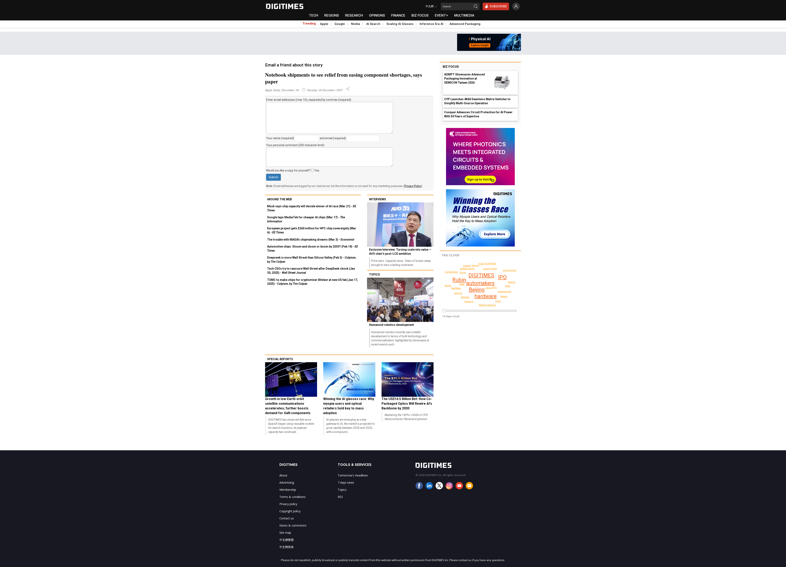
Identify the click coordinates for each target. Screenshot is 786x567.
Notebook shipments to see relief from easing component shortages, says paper (343, 78)
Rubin (459, 280)
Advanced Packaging (464, 24)
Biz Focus (451, 66)
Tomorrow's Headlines (353, 475)
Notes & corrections (292, 525)
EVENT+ (441, 15)
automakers (480, 283)
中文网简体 (286, 547)
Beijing (476, 290)
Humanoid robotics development (391, 324)
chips (488, 288)
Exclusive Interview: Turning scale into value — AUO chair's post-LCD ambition (400, 251)
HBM (461, 284)
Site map (285, 533)
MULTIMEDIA (464, 15)
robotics (468, 301)
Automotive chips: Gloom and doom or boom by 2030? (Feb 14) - (312, 248)
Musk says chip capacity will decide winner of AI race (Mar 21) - (311, 208)
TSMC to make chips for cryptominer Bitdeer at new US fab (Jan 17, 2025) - (312, 282)
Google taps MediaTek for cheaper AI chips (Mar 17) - (306, 219)
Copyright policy (289, 511)
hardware (485, 296)
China (463, 272)
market (467, 265)
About (283, 475)
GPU (494, 287)
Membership (287, 490)
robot (498, 301)
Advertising (286, 482)
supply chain (490, 268)
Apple (324, 24)
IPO (502, 277)
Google (339, 24)
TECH (313, 15)
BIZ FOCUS (420, 15)
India (481, 263)
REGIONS (331, 15)
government (504, 291)
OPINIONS (377, 15)
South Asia (490, 263)
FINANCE (398, 15)
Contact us (286, 518)
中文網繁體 (286, 540)
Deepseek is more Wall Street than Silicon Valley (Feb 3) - (311, 259)
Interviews (377, 199)
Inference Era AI (431, 24)
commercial (509, 270)
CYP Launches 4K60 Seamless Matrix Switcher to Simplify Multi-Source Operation (477, 101)
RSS (340, 497)
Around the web (279, 199)
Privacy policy (288, 504)
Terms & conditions (292, 497)
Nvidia (355, 24)
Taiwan (503, 296)
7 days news (346, 482)
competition (451, 272)
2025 (507, 286)
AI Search (373, 24)
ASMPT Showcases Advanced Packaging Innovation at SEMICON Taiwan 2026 (464, 78)
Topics (374, 274)
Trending (309, 23)
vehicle (458, 293)
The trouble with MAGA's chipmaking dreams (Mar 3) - (310, 239)
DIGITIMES (481, 275)
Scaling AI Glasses (399, 24)
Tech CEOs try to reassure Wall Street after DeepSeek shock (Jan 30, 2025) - (311, 270)
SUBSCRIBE (498, 6)
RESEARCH (354, 15)
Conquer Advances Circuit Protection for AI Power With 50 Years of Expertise (478, 114)
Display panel (467, 268)
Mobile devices (487, 305)
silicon (475, 265)
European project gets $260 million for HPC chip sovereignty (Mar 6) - (311, 230)
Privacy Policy (412, 186)
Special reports (280, 359)
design (511, 282)
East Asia (456, 288)
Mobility (465, 297)
